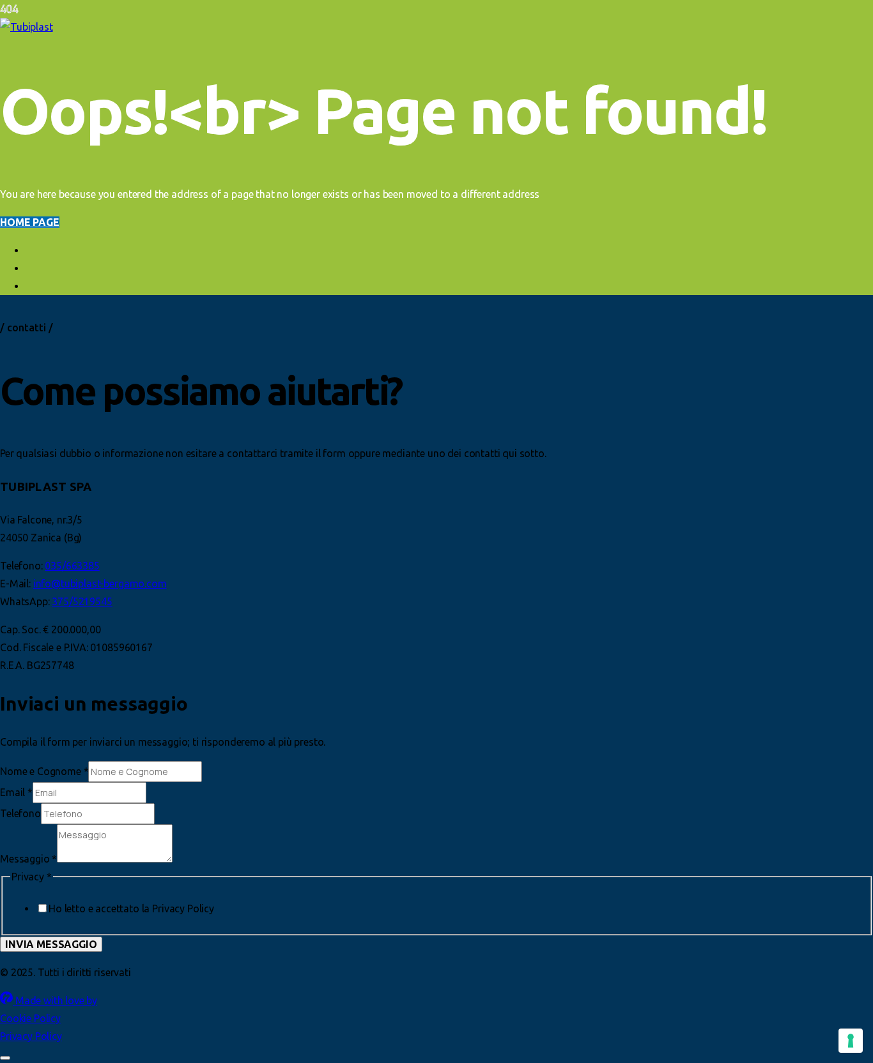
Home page (29, 222)
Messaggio (28, 858)
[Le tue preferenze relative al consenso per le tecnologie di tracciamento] (850, 1041)
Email (16, 792)
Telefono (20, 813)
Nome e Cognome (44, 771)
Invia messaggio (51, 944)
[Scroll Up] (5, 1058)
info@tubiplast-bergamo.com (100, 583)
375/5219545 (82, 601)
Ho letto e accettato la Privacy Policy (131, 908)
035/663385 (72, 565)
